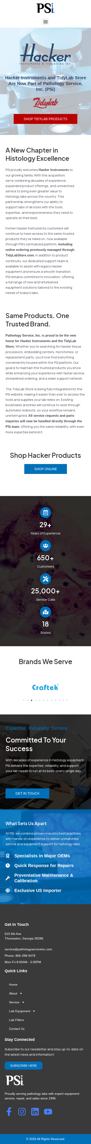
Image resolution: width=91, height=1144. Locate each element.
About (13, 993)
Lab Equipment (19, 1011)
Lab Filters (16, 1020)
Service (14, 1002)
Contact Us (17, 1028)
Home (13, 984)
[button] (45, 21)
